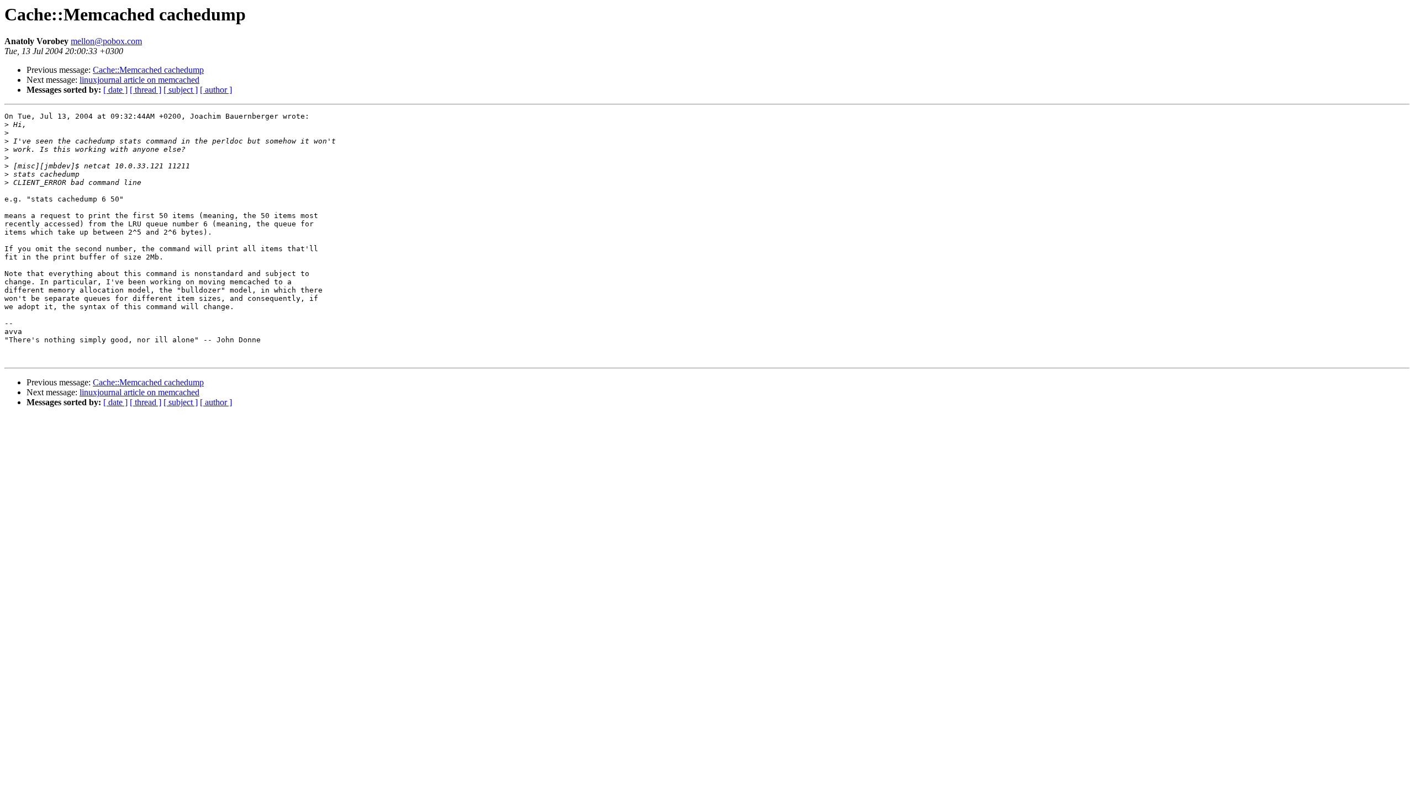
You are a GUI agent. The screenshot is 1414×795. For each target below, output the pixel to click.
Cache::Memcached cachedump (148, 70)
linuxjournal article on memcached (139, 79)
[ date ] (115, 89)
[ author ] (216, 89)
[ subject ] (180, 89)
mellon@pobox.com (106, 41)
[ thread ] (145, 89)
